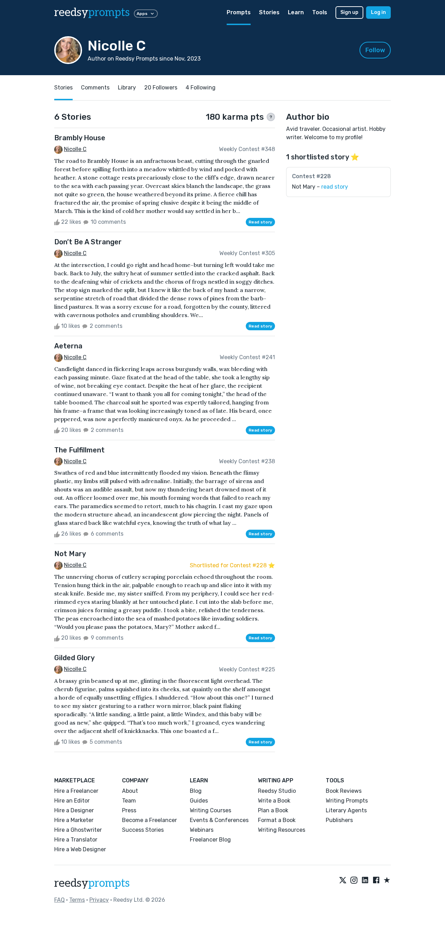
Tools (319, 12)
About (130, 791)
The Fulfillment (79, 450)
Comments (95, 87)
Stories (269, 12)
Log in (378, 12)
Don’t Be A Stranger (88, 242)
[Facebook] (376, 880)
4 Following (201, 87)
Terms (77, 900)
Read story (260, 222)
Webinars (201, 830)
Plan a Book (273, 810)
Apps (142, 13)
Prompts (239, 12)
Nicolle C (75, 149)
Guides (199, 800)
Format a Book (277, 820)
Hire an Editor (72, 800)
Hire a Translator (75, 839)
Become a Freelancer (149, 820)
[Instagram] (354, 880)
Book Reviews (344, 791)
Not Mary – (320, 186)
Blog (196, 791)
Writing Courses (210, 810)
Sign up (349, 12)
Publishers (339, 820)
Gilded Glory (74, 658)
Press (129, 810)
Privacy (99, 900)
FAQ (59, 900)
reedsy (92, 12)
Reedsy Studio (277, 791)
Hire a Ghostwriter (78, 830)
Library (127, 87)
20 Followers (160, 87)
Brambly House (79, 138)
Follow (375, 50)
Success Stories (143, 830)
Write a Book (274, 800)
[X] (343, 880)
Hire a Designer (74, 810)
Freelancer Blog (210, 839)
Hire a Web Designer (80, 849)
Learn (296, 12)
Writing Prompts (347, 800)
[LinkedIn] (365, 880)
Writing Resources (281, 830)
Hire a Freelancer (76, 791)
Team (129, 800)
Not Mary (70, 554)
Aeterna (68, 346)
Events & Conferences (219, 820)
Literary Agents (346, 810)
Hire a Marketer (74, 820)
